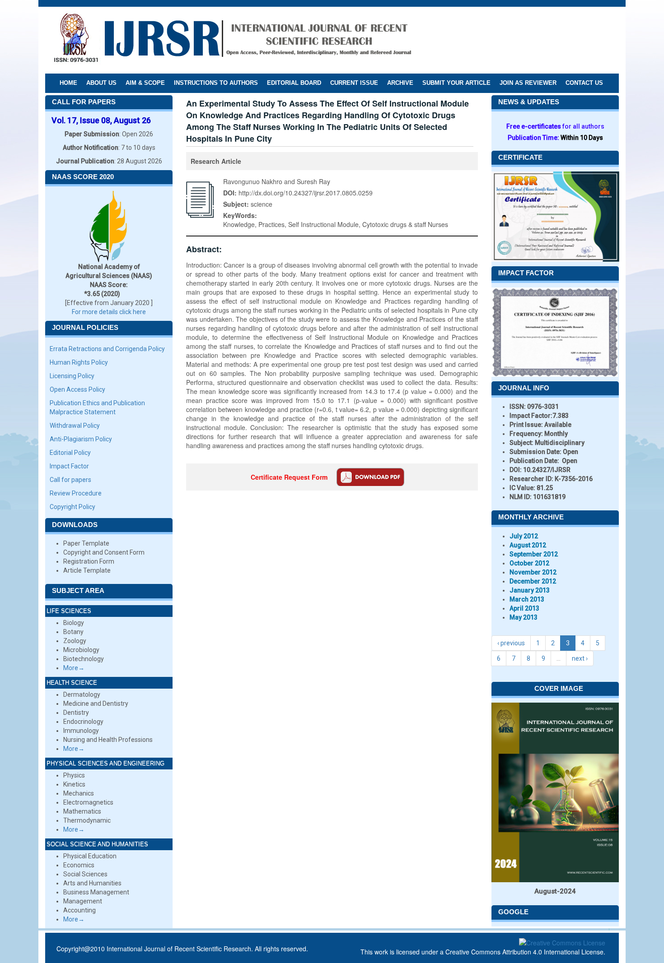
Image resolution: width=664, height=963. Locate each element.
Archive (400, 82)
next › (580, 658)
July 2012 (524, 536)
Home (68, 82)
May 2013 (524, 617)
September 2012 (534, 554)
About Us (101, 82)
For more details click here (109, 311)
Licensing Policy (72, 376)
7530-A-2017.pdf (370, 477)
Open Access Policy (77, 389)
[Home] (232, 39)
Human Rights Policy (79, 362)
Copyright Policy (72, 506)
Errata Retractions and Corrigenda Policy (107, 348)
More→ (73, 667)
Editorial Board (294, 82)
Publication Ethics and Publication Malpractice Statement (97, 407)
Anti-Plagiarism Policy (81, 439)
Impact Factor (69, 466)
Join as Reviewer (528, 82)
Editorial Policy (70, 452)
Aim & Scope (145, 82)
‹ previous (511, 643)
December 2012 (533, 581)
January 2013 (530, 590)
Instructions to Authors (216, 82)
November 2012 (533, 572)
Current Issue (354, 82)
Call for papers (70, 479)
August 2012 (528, 545)
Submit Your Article (456, 82)
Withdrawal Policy (75, 425)
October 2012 (529, 563)
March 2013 (527, 599)
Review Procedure (76, 493)
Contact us (584, 82)
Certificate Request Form (289, 477)
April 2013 (524, 608)
